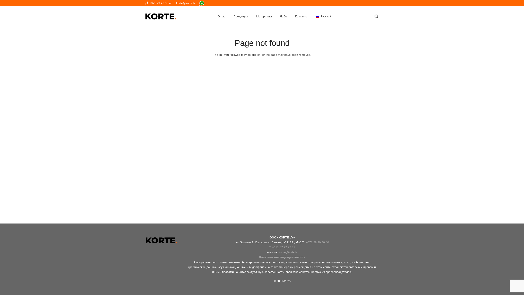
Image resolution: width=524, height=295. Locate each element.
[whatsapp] (201, 3)
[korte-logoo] (161, 240)
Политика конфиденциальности (282, 257)
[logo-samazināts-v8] (160, 16)
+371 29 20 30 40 (317, 242)
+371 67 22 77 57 (283, 247)
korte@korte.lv (288, 252)
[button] (376, 16)
